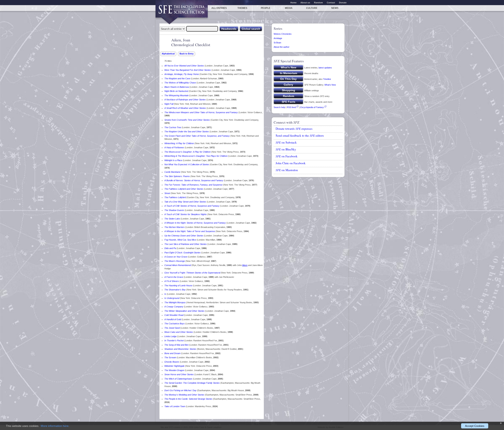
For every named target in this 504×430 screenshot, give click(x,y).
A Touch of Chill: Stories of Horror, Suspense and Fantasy (192, 206)
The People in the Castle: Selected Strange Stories (188, 399)
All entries (219, 8)
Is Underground (171, 298)
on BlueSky (286, 149)
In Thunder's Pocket (174, 340)
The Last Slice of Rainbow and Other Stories (185, 244)
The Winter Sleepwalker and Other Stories (184, 311)
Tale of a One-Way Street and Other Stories (185, 202)
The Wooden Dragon (174, 370)
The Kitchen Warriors (174, 227)
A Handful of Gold (172, 319)
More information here (55, 425)
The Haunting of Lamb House (178, 285)
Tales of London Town (174, 406)
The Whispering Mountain (176, 95)
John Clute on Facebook (291, 163)
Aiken (244, 265)
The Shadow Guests (174, 210)
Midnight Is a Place (173, 160)
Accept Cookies (474, 425)
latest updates (325, 67)
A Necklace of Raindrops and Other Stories (185, 99)
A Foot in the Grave (173, 277)
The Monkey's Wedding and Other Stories (184, 395)
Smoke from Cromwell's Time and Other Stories (187, 120)
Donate (342, 2)
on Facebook (286, 156)
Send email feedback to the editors (300, 135)
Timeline (327, 79)
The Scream (170, 357)
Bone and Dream (172, 353)
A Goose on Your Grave (175, 257)
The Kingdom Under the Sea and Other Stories (186, 131)
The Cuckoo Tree (172, 127)
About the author (281, 47)
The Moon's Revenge (174, 261)
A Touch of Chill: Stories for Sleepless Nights (185, 214)
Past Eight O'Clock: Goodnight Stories (182, 252)
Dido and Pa (170, 248)
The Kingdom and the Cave (177, 78)
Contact (331, 2)
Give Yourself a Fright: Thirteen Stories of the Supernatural (192, 272)
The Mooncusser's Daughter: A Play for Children (187, 152)
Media (289, 8)
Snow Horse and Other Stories (179, 374)
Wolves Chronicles (283, 34)
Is (165, 294)
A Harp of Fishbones (174, 147)
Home (293, 2)
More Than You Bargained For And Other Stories (187, 70)
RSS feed (291, 107)
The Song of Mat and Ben (176, 345)
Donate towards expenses (294, 129)
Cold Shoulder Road (173, 315)
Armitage (278, 38)
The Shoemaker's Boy (175, 289)
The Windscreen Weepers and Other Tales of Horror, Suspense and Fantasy (201, 112)
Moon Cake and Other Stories (178, 332)
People (265, 8)
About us (305, 2)
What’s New (330, 85)
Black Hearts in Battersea (176, 87)
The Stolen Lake (172, 218)
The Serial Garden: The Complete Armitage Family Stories (192, 383)
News (334, 8)
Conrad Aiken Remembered (177, 265)
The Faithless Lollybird (175, 197)
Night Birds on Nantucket (176, 91)
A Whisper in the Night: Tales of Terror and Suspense (189, 231)
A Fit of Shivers (171, 281)
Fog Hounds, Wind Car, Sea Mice (180, 240)
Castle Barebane (172, 172)
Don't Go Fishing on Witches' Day (180, 390)
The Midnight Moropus (175, 302)
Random (318, 2)
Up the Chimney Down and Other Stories (183, 235)
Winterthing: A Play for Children (179, 143)
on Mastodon (287, 170)
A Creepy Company (173, 306)
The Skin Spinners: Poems (177, 176)
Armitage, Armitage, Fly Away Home (181, 74)
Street (167, 193)
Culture (311, 8)
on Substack (286, 142)
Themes (242, 8)
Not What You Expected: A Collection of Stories (186, 164)
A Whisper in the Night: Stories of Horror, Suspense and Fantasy (195, 223)
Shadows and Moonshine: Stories (180, 349)
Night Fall (168, 104)
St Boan (277, 42)
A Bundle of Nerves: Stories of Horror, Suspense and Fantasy (193, 180)
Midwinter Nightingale (174, 366)
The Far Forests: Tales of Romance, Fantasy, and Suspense (193, 185)
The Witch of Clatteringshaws (178, 379)
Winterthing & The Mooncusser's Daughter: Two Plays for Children (196, 156)
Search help (279, 107)
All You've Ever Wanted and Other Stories (184, 65)
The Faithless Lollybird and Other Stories (183, 189)
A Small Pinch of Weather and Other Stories (185, 108)
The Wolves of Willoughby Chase (180, 82)
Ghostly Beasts (171, 362)
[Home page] (182, 11)
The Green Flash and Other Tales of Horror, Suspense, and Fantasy (197, 136)
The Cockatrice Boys (174, 323)
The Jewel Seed (172, 328)
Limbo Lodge (170, 336)
